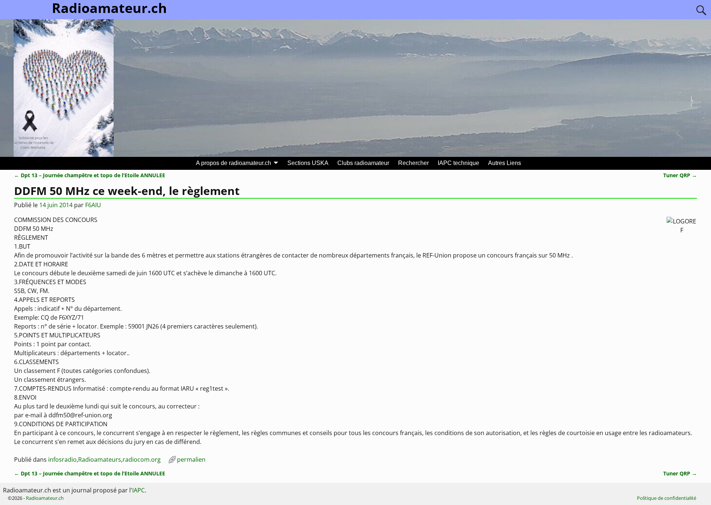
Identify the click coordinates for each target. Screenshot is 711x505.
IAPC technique (458, 163)
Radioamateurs (99, 459)
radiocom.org (142, 459)
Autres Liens (504, 163)
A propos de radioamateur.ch (233, 163)
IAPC (138, 490)
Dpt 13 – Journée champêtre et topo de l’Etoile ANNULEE (89, 175)
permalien (191, 459)
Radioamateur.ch (45, 498)
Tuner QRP (680, 175)
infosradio (62, 459)
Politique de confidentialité (666, 498)
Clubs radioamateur (363, 163)
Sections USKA (307, 163)
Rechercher (413, 163)
